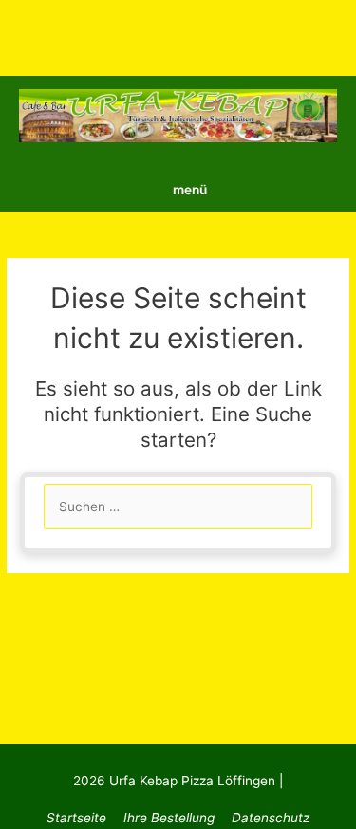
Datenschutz (270, 817)
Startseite (76, 817)
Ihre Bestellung (169, 817)
